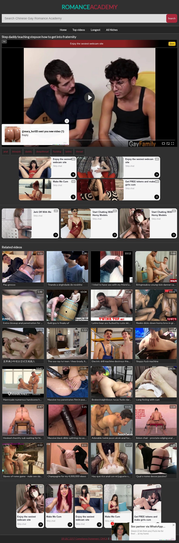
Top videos (78, 29)
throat (79, 151)
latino (69, 151)
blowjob (16, 151)
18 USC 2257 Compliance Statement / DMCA (84, 538)
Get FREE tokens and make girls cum (140, 183)
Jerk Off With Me (42, 212)
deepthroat (42, 151)
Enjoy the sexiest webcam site (86, 43)
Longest (95, 29)
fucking (57, 151)
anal (5, 151)
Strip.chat (57, 166)
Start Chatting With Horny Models (103, 213)
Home (63, 29)
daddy (28, 151)
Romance (89, 6)
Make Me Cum (60, 181)
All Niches (112, 29)
